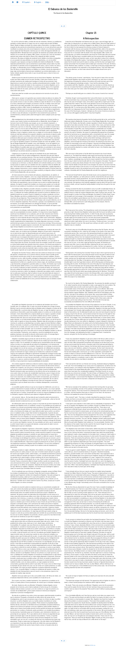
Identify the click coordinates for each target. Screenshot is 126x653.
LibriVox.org (92, 645)
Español (27, 2)
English (38, 2)
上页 (63, 26)
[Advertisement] (63, 18)
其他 (47, 2)
